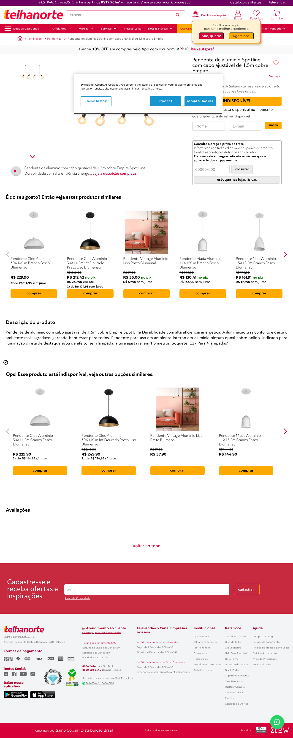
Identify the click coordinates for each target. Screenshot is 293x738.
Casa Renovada (234, 681)
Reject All (165, 101)
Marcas (229, 698)
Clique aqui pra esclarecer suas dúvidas (101, 632)
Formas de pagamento (266, 641)
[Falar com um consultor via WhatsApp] (277, 722)
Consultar (242, 169)
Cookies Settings (96, 101)
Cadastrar (246, 589)
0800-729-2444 (91, 670)
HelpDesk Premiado (236, 653)
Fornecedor (200, 653)
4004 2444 (89, 666)
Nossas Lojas (132, 28)
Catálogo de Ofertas (236, 703)
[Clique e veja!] (275, 77)
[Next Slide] (285, 254)
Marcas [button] (83, 28)
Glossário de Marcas (236, 664)
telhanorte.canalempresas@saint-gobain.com (163, 672)
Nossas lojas (201, 658)
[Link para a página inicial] (20, 39)
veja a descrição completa (114, 174)
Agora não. (241, 36)
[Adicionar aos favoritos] (276, 62)
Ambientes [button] (59, 28)
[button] (25, 28)
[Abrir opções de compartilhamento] (16, 171)
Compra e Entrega (263, 636)
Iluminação (34, 38)
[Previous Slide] (7, 254)
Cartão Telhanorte (235, 636)
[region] (148, 94)
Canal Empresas (234, 692)
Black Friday (232, 670)
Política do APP (262, 664)
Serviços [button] (106, 28)
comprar (34, 293)
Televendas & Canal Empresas (162, 628)
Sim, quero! (211, 36)
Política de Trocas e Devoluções (271, 647)
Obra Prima (232, 658)
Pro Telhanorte (202, 647)
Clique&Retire (233, 647)
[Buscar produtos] (178, 15)
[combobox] (125, 15)
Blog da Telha (233, 641)
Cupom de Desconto (237, 675)
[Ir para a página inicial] (33, 15)
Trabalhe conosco (204, 670)
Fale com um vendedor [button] (267, 28)
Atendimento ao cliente (207, 664)
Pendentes (54, 38)
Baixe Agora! (202, 49)
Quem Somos (201, 636)
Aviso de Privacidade (77, 598)
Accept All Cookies (200, 101)
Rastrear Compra (235, 686)
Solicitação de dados (265, 653)
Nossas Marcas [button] (158, 28)
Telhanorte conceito (205, 641)
